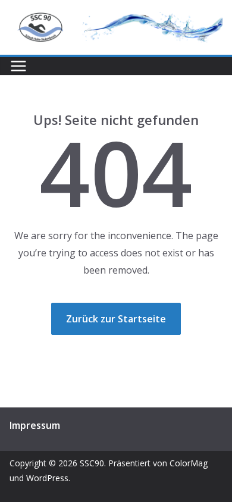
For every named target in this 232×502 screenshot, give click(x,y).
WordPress (47, 478)
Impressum (35, 425)
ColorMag (189, 463)
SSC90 (92, 463)
